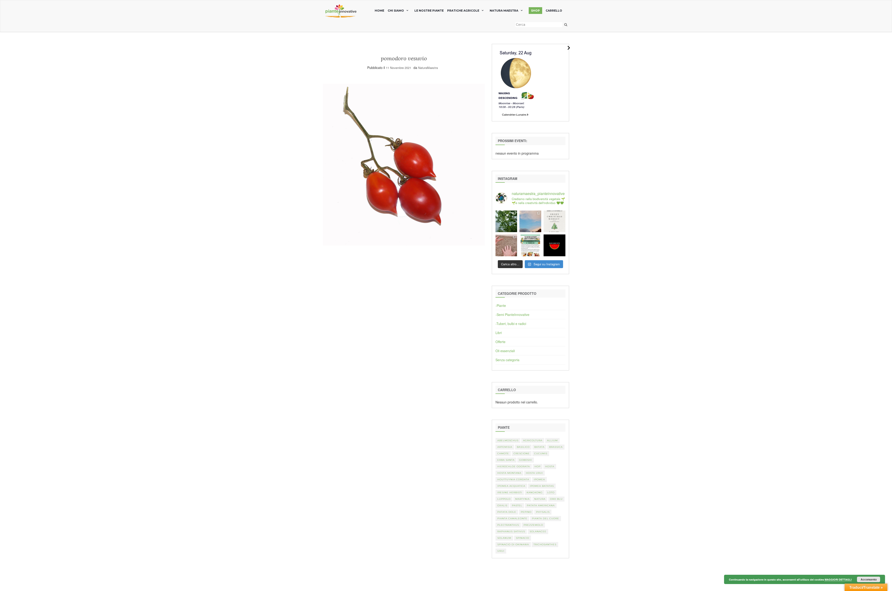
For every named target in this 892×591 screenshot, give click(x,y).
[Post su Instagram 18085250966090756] (554, 221)
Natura (539, 498)
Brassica (556, 446)
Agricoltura (532, 440)
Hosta (549, 466)
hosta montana (509, 472)
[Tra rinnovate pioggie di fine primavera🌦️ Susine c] (506, 221)
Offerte (500, 341)
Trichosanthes (545, 544)
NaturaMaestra (428, 67)
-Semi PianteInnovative (512, 314)
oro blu (556, 498)
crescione (522, 453)
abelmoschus (507, 440)
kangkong (535, 492)
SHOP (535, 10)
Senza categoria (507, 359)
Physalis (543, 511)
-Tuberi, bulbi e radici (510, 323)
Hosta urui (534, 472)
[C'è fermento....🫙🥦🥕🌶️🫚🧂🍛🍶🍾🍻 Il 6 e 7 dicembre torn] (530, 245)
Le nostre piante (429, 10)
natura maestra (504, 10)
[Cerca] (565, 25)
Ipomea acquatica (511, 485)
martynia (522, 498)
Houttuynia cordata (513, 479)
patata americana (541, 505)
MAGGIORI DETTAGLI (838, 579)
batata (539, 446)
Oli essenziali (505, 350)
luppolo (504, 498)
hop (538, 466)
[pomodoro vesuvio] (404, 164)
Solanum (504, 537)
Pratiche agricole (463, 10)
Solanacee (538, 531)
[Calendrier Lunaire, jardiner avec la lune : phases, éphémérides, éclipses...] (515, 82)
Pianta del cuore (545, 518)
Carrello (554, 10)
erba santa (506, 459)
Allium (552, 440)
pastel (517, 505)
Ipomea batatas (542, 485)
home (379, 10)
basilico (523, 446)
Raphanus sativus (511, 531)
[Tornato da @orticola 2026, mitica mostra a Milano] (530, 221)
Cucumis (540, 453)
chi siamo (396, 10)
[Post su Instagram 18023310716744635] (554, 245)
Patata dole (506, 511)
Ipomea (539, 479)
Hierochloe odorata (513, 466)
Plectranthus (508, 524)
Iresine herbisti (509, 492)
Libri (498, 332)
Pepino (526, 511)
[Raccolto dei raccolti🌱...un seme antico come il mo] (506, 245)
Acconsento (869, 579)
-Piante (500, 305)
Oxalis (502, 505)
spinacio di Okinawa (513, 544)
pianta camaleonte (512, 518)
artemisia (504, 446)
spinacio (522, 537)
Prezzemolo (533, 524)
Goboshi (525, 459)
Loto (550, 492)
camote (503, 453)
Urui (500, 550)
